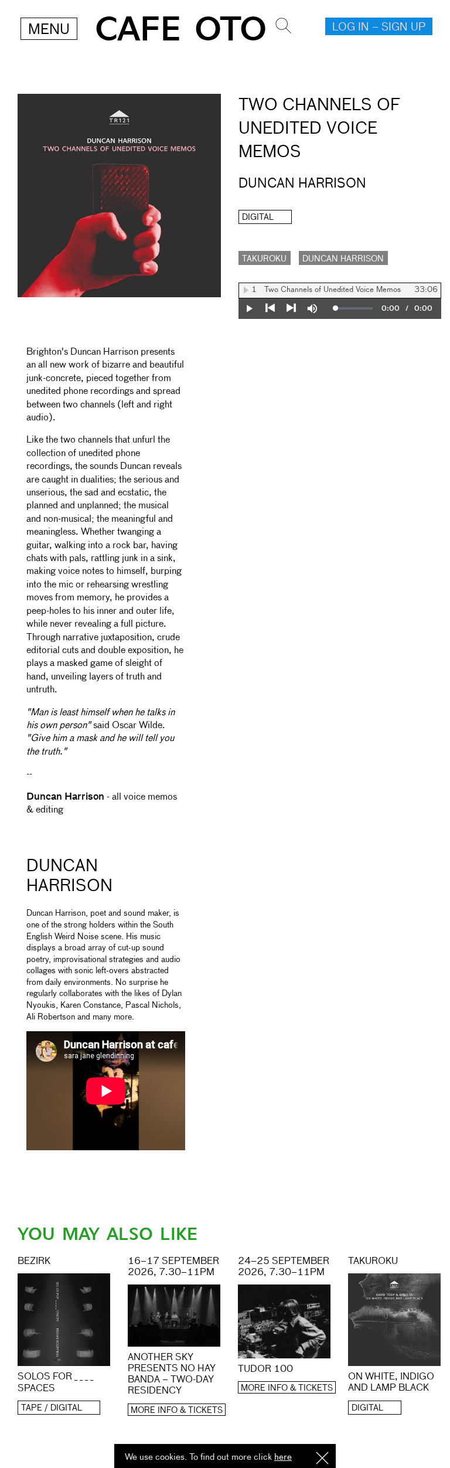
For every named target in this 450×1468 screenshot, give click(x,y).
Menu (49, 30)
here (283, 1457)
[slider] (354, 308)
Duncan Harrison (343, 259)
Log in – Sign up (378, 27)
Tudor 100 (265, 1369)
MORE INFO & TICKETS (177, 1410)
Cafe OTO (181, 29)
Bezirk (34, 1261)
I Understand (322, 1458)
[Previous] (270, 308)
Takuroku (264, 259)
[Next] (291, 308)
